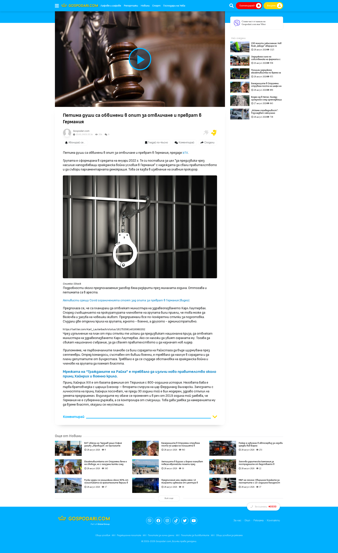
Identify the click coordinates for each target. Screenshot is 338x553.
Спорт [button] (156, 5)
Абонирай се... (76, 142)
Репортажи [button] (131, 5)
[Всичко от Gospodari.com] (67, 133)
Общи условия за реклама (229, 535)
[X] (184, 520)
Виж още (169, 498)
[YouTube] (193, 520)
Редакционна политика (129, 535)
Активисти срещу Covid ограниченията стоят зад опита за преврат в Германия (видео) (126, 300)
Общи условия (102, 535)
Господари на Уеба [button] (174, 5)
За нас (237, 520)
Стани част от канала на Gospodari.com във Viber (254, 22)
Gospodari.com (81, 130)
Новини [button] (145, 5)
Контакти (273, 520)
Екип (247, 520)
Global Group (104, 524)
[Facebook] (158, 520)
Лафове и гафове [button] (111, 5)
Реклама (259, 520)
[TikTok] (176, 520)
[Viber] (149, 520)
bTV (185, 153)
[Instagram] (167, 520)
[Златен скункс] (214, 133)
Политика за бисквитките (195, 535)
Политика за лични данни (161, 535)
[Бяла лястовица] (205, 133)
